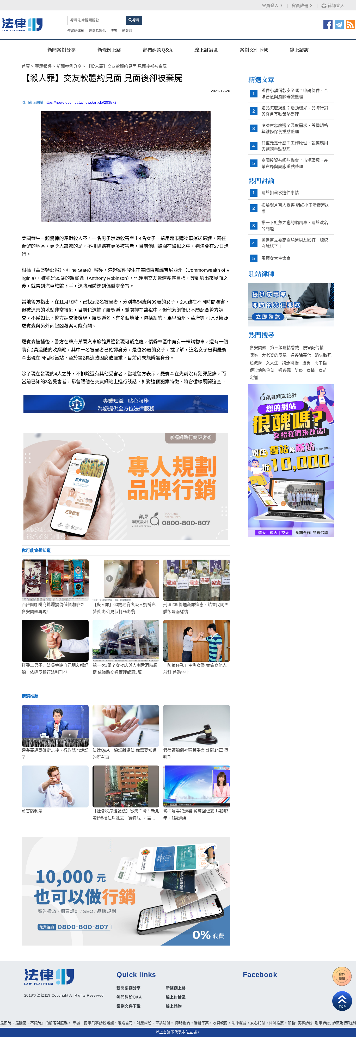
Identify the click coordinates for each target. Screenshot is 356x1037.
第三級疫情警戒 (284, 347)
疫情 (310, 370)
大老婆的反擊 (274, 355)
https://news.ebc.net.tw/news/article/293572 (80, 102)
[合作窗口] (342, 976)
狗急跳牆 (290, 363)
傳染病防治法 (262, 370)
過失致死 (323, 355)
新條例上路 (109, 49)
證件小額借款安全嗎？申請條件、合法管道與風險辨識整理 (294, 93)
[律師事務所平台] (125, 486)
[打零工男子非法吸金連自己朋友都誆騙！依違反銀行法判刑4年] (55, 641)
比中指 (320, 363)
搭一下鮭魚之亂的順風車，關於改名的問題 (294, 225)
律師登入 (335, 5)
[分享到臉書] (328, 24)
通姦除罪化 (97, 31)
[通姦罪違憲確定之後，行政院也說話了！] (55, 726)
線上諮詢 (299, 49)
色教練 (256, 363)
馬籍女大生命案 (276, 258)
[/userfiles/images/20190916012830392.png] (22, 24)
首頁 (26, 66)
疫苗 (322, 370)
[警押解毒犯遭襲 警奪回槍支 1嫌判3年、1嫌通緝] (196, 786)
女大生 (272, 363)
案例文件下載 (254, 49)
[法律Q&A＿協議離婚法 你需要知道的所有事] (126, 726)
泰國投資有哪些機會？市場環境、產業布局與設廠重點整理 (294, 163)
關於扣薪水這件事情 (280, 192)
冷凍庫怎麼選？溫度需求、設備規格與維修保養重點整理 (294, 128)
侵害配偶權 (75, 31)
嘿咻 (254, 355)
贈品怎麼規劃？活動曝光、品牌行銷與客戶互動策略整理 (294, 111)
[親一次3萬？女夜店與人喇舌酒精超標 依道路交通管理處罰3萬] (126, 641)
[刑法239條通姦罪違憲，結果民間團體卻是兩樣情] (196, 580)
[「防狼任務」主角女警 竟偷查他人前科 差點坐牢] (196, 641)
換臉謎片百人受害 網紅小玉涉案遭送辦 (295, 208)
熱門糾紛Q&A (158, 49)
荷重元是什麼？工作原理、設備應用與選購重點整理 (294, 146)
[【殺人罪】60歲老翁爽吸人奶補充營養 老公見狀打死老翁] (126, 580)
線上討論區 (206, 49)
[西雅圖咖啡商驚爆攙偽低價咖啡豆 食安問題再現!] (55, 580)
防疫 (298, 370)
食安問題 (258, 347)
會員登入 (270, 5)
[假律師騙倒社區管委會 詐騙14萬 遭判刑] (196, 726)
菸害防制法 (32, 811)
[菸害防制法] (55, 786)
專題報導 (43, 66)
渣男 (114, 31)
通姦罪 (127, 31)
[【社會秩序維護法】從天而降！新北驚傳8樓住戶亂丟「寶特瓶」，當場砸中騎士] (126, 786)
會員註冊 (300, 5)
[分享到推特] (339, 24)
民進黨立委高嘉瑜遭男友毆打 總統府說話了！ (294, 243)
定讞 (254, 377)
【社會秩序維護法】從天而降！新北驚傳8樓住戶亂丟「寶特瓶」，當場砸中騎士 (126, 818)
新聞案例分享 (61, 49)
